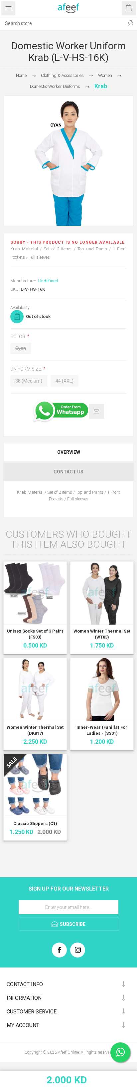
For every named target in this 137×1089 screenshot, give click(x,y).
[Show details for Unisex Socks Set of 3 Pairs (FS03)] (35, 593)
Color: (18, 336)
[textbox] (62, 23)
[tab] (68, 452)
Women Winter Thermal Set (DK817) (35, 730)
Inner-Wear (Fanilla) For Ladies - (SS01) (101, 730)
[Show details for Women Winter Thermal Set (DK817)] (35, 689)
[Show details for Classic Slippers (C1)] (35, 785)
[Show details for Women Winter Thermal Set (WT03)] (101, 593)
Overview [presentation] (68, 452)
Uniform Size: (26, 369)
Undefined (48, 280)
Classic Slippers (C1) (35, 823)
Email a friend (96, 411)
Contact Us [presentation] (68, 471)
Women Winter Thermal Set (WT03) (101, 634)
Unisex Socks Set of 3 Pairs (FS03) (35, 634)
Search (130, 23)
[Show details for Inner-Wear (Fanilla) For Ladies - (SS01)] (101, 689)
